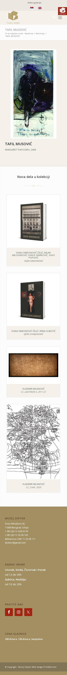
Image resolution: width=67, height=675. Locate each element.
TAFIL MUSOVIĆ (15, 30)
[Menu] (60, 17)
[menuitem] (34, 3)
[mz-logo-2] (28, 18)
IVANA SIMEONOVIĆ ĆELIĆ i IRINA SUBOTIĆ (33, 331)
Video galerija (34, 2)
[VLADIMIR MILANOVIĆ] (33, 365)
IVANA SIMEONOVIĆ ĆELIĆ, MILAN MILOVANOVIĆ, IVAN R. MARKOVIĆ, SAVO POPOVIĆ (33, 255)
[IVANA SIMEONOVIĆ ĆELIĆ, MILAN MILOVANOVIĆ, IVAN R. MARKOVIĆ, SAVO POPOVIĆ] (33, 221)
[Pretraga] (52, 18)
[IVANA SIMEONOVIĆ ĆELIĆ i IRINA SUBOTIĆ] (33, 299)
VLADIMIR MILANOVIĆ (33, 388)
